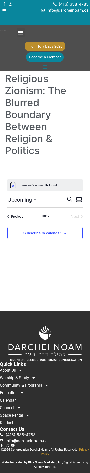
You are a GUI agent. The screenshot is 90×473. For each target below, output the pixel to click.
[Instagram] (11, 4)
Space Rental (11, 415)
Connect (7, 408)
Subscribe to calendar (42, 233)
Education (9, 392)
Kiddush (7, 422)
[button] (21, 32)
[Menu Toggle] (45, 67)
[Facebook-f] (4, 4)
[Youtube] (4, 10)
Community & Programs (21, 385)
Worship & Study (14, 378)
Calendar (8, 400)
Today (45, 216)
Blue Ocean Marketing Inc (45, 462)
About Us (8, 370)
